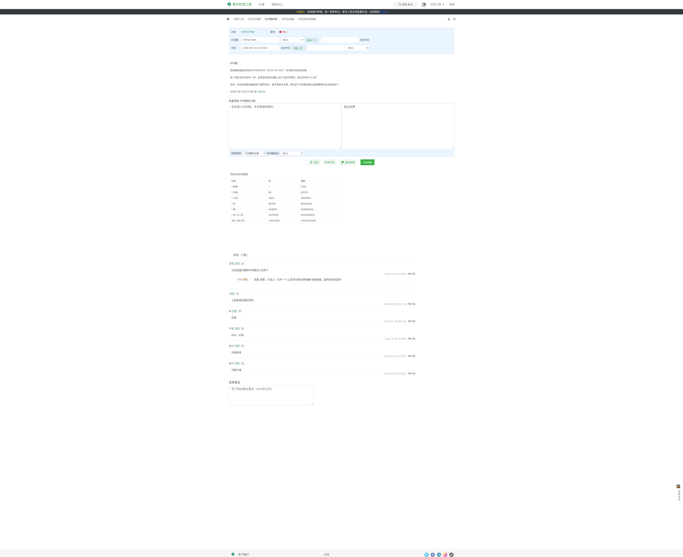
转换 (310, 40)
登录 (452, 4)
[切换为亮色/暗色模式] (424, 4)
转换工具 (239, 18)
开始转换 (367, 162)
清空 (316, 162)
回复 (413, 273)
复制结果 (350, 162)
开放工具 (436, 4)
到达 (382, 11)
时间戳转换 (271, 18)
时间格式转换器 (307, 18)
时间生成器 (254, 18)
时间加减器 (288, 18)
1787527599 (248, 31)
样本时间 (330, 162)
